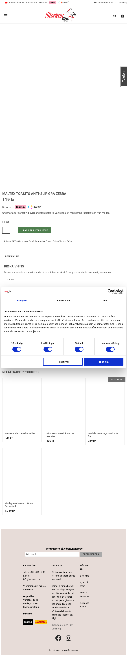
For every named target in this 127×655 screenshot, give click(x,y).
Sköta (69, 241)
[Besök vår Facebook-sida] (58, 638)
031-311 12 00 (38, 572)
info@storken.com (32, 579)
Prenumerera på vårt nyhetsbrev (64, 548)
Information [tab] (63, 300)
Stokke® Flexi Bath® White (20, 433)
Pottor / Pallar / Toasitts (56, 241)
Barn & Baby (34, 241)
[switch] (48, 349)
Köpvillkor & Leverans (36, 2)
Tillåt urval (63, 361)
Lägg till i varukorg (35, 230)
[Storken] (60, 15)
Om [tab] (105, 300)
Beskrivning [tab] (12, 256)
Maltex (42, 241)
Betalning (84, 576)
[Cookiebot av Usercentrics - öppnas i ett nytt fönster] (109, 291)
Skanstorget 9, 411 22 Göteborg (111, 2)
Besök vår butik (16, 2)
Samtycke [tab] (22, 300)
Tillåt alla (103, 361)
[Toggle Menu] (5, 16)
